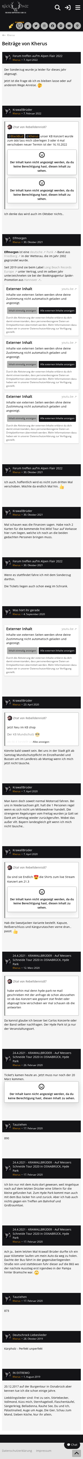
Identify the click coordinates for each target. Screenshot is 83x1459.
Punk (50, 252)
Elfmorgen (20, 238)
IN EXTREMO (21, 1373)
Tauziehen (20, 1124)
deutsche (36, 252)
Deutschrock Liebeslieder (30, 1335)
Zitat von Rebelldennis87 (30, 127)
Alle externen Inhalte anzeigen (57, 310)
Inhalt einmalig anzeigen (22, 310)
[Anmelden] (68, 7)
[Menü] (78, 8)
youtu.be (68, 289)
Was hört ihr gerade (26, 610)
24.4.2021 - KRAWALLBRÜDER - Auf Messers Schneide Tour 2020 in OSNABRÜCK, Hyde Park (42, 960)
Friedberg (10, 256)
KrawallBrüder (22, 110)
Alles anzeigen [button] (41, 741)
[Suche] (58, 8)
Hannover (30, 280)
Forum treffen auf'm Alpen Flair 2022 (37, 56)
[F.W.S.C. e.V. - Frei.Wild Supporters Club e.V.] (15, 7)
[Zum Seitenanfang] (76, 1453)
